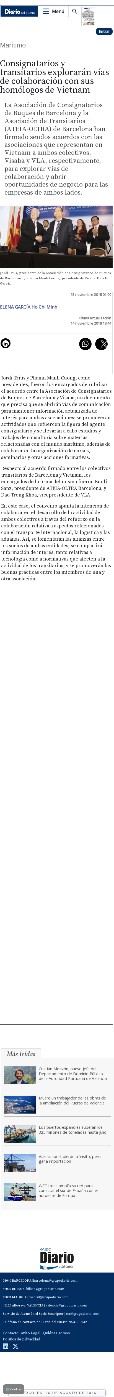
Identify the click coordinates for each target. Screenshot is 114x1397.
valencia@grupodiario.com (66, 1305)
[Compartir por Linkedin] (5, 343)
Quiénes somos (56, 1333)
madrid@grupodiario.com (48, 1297)
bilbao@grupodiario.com (45, 1289)
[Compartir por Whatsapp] (85, 344)
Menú (58, 11)
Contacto (11, 1333)
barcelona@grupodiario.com (55, 1281)
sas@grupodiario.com (82, 1314)
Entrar (104, 31)
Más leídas (21, 1053)
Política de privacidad (21, 1339)
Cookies (14, 1389)
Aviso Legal (31, 1333)
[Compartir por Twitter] (101, 344)
